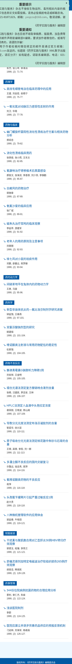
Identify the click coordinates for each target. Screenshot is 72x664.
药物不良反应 (12, 363)
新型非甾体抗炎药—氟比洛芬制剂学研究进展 (35, 309)
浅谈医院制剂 (15, 607)
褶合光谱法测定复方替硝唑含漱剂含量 (30, 387)
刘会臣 (16, 93)
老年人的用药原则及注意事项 (25, 241)
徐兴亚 (18, 427)
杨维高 (26, 630)
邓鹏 (9, 263)
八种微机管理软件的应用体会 (25, 515)
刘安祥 (10, 375)
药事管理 (10, 583)
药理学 (9, 81)
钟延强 (10, 314)
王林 (31, 392)
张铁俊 (10, 157)
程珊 (17, 548)
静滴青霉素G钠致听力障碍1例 (25, 370)
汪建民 (16, 392)
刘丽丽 (10, 246)
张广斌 (10, 210)
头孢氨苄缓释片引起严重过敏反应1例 (30, 497)
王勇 (9, 289)
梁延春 (10, 519)
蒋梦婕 (24, 263)
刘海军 (18, 630)
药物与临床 (11, 124)
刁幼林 (10, 630)
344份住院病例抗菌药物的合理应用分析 (31, 590)
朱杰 (9, 68)
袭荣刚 (10, 410)
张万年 (16, 68)
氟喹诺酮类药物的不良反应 (23, 479)
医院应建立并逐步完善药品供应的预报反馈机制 (36, 625)
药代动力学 (11, 277)
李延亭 (10, 228)
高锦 (15, 449)
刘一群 (27, 449)
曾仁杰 (16, 595)
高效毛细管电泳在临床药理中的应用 (29, 88)
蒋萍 (9, 484)
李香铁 (26, 175)
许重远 (10, 466)
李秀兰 (24, 548)
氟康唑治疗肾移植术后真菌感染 (26, 170)
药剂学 (9, 302)
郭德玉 (10, 548)
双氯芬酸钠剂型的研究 (21, 327)
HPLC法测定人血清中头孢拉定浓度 (29, 405)
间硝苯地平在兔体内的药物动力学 (28, 284)
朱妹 (23, 595)
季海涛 (24, 68)
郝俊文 (10, 175)
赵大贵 (10, 502)
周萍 (25, 466)
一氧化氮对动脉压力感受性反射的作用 (30, 106)
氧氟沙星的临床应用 (19, 205)
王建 (9, 93)
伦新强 (10, 349)
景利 (9, 595)
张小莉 (18, 157)
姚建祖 (10, 332)
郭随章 (10, 193)
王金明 (18, 375)
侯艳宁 (24, 93)
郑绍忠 (10, 140)
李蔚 (9, 612)
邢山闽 (26, 410)
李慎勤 (42, 175)
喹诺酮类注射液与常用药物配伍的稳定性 (32, 344)
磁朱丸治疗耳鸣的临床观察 (23, 223)
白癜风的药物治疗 (18, 188)
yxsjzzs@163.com (36, 17)
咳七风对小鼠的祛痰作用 (22, 258)
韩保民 (18, 569)
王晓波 (18, 410)
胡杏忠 (10, 569)
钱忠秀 (18, 466)
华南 (15, 111)
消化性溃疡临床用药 (19, 153)
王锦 (9, 449)
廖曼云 (16, 263)
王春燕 (18, 314)
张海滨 (18, 175)
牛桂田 (18, 519)
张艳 (9, 392)
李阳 (21, 449)
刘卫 (9, 111)
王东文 (26, 157)
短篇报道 (10, 533)
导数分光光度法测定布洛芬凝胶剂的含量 (32, 423)
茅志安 (24, 392)
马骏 (15, 289)
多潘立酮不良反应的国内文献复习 (28, 462)
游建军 (18, 228)
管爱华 (10, 427)
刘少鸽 (34, 175)
